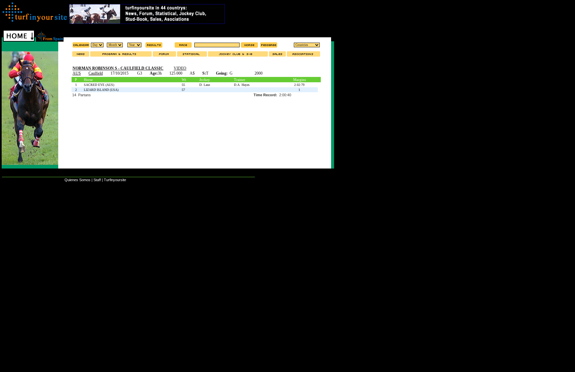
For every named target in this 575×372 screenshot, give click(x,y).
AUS (77, 73)
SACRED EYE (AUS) (99, 85)
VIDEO (180, 68)
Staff (97, 180)
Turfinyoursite (115, 180)
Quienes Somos (78, 180)
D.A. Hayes (242, 85)
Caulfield (96, 73)
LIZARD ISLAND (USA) (101, 90)
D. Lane (204, 85)
